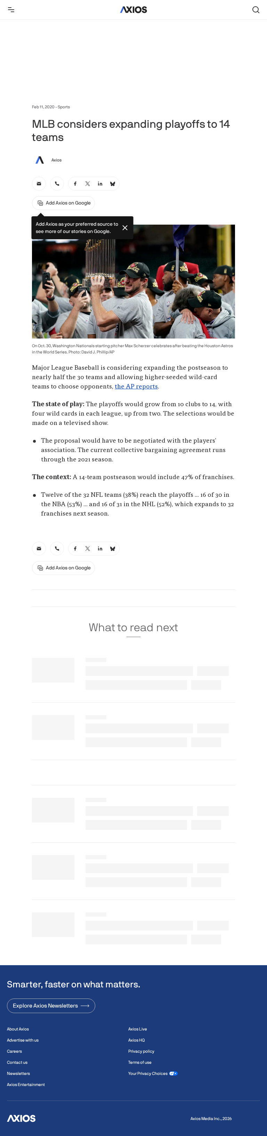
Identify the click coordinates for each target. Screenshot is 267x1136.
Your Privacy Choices (148, 1073)
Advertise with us (23, 1040)
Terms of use (140, 1062)
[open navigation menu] (11, 9)
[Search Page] (256, 10)
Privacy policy (141, 1051)
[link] (38, 183)
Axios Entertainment (26, 1085)
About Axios (18, 1029)
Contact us (17, 1062)
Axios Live (137, 1029)
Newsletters (18, 1073)
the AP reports (136, 387)
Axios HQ (136, 1040)
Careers (14, 1051)
